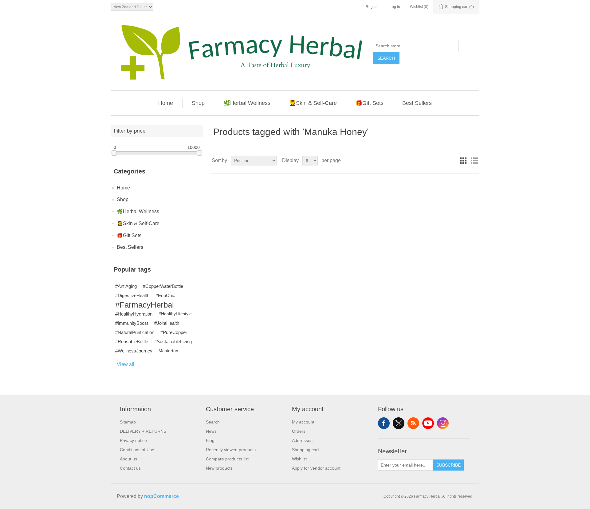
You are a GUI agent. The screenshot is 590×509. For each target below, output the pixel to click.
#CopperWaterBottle (163, 286)
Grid (463, 160)
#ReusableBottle (131, 341)
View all (125, 364)
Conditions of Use (137, 449)
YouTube (428, 423)
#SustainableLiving (173, 341)
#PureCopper (173, 332)
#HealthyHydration (133, 313)
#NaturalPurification (134, 332)
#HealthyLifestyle (175, 314)
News (211, 431)
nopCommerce (161, 496)
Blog (210, 440)
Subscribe (448, 465)
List (474, 160)
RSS (413, 423)
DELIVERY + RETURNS (143, 431)
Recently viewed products (231, 449)
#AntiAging (126, 286)
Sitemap (128, 422)
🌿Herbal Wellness (246, 103)
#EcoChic (165, 295)
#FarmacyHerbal (144, 304)
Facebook (384, 423)
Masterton (168, 350)
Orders (298, 431)
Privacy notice (133, 440)
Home (165, 103)
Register (373, 7)
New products (219, 468)
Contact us (130, 468)
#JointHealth (166, 323)
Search (386, 58)
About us (128, 458)
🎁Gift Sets (370, 103)
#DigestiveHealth (132, 295)
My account (303, 422)
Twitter (398, 423)
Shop (198, 103)
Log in (395, 7)
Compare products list (227, 458)
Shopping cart (305, 449)
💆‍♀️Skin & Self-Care (313, 103)
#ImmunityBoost (131, 323)
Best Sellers (417, 103)
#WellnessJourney (133, 350)
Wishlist (299, 458)
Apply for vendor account (316, 468)
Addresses (302, 440)
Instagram (443, 423)
